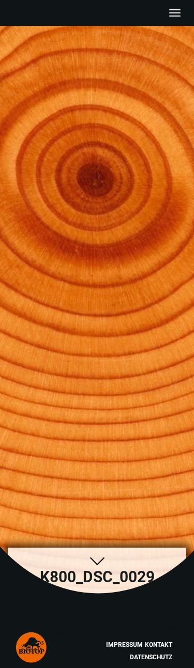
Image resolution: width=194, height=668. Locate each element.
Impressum (124, 644)
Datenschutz (151, 657)
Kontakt (158, 644)
